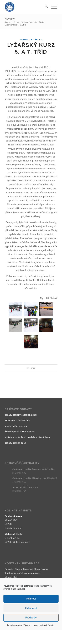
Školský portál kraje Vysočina (19, 431)
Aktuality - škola (31, 39)
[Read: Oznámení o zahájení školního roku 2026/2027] (8, 480)
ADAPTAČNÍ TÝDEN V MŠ (25, 487)
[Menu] (52, 7)
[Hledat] (44, 7)
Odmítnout (31, 608)
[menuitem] (44, 7)
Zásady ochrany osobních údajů (38, 625)
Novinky (10, 18)
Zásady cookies (14, 625)
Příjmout (31, 598)
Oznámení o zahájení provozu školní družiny (33, 469)
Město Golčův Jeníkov (16, 426)
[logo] (26, 7)
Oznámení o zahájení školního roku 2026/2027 (34, 478)
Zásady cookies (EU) (15, 442)
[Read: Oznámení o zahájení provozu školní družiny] (8, 471)
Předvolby (31, 617)
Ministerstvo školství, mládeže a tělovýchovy (27, 437)
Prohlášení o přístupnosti (17, 420)
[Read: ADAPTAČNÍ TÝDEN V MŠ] (8, 489)
